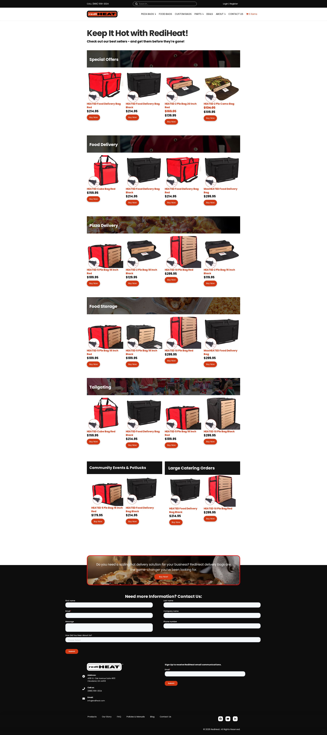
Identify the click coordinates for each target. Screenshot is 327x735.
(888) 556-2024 (100, 3)
